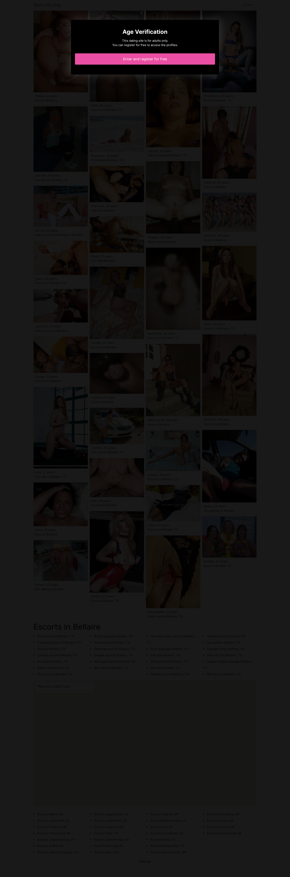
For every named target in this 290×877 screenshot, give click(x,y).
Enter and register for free (145, 59)
